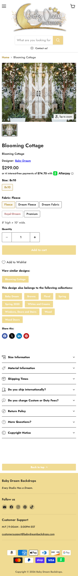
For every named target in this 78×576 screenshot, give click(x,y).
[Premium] (32, 218)
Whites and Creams (39, 304)
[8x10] (8, 191)
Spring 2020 (12, 304)
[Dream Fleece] (27, 209)
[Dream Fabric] (51, 209)
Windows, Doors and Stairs (20, 312)
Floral (47, 296)
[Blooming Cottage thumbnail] (9, 130)
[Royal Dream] (13, 218)
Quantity (7, 229)
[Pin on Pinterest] (26, 336)
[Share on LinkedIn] (19, 336)
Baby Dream (23, 161)
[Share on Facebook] (5, 336)
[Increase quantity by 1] (35, 237)
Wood (48, 312)
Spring (62, 296)
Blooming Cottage (15, 279)
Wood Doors (12, 319)
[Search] (58, 40)
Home (5, 57)
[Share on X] (12, 336)
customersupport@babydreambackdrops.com (28, 534)
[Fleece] (9, 209)
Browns (31, 296)
